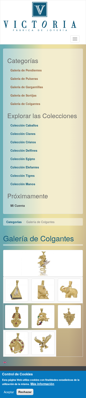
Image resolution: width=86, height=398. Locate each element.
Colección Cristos (23, 142)
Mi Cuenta (17, 205)
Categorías (14, 222)
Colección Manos (22, 184)
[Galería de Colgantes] (16, 290)
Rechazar (25, 392)
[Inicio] (39, 17)
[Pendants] (4, 362)
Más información (42, 384)
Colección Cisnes (22, 134)
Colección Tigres (22, 175)
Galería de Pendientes (26, 70)
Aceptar (9, 392)
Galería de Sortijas (23, 95)
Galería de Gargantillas (26, 87)
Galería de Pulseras (24, 78)
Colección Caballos (24, 125)
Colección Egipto (22, 159)
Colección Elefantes (24, 167)
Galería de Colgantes (25, 104)
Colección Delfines (23, 150)
